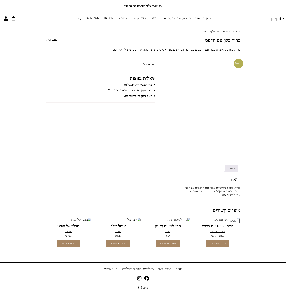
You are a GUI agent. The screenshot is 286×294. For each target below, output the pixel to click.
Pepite (277, 18)
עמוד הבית (235, 31)
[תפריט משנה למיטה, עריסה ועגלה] (165, 18)
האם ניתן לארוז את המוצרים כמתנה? (130, 90)
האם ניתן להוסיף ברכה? (138, 96)
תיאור (231, 168)
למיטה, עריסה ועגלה (179, 18)
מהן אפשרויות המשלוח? (138, 84)
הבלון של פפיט (68, 226)
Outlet (225, 31)
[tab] (231, 168)
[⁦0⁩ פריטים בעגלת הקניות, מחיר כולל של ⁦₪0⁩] (14, 18)
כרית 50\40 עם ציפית (218, 226)
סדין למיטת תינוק (168, 226)
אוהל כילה (118, 226)
